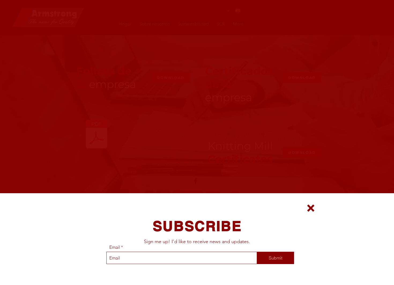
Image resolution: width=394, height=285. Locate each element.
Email (114, 247)
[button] (310, 208)
